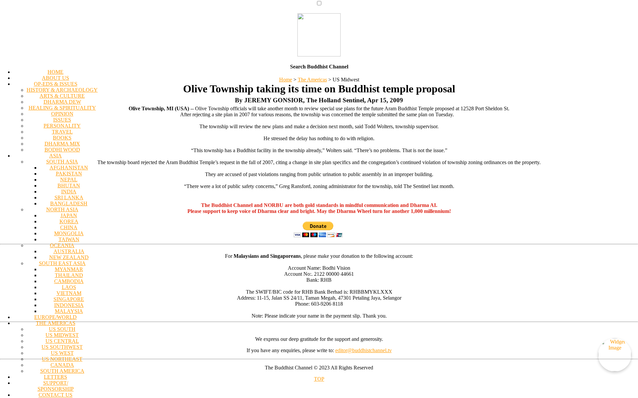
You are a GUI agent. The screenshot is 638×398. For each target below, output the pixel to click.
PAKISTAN (69, 173)
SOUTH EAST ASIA (62, 263)
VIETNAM (68, 293)
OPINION (62, 114)
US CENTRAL (62, 341)
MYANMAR (69, 269)
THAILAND (69, 275)
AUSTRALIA (68, 251)
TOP (319, 379)
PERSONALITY (62, 126)
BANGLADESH (68, 203)
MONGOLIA (69, 233)
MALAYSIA (69, 311)
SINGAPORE (68, 299)
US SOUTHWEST (62, 347)
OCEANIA (62, 245)
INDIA (68, 191)
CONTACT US (55, 395)
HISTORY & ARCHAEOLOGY (62, 90)
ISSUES (62, 120)
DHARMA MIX (62, 144)
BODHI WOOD (62, 149)
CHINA (68, 227)
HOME (55, 72)
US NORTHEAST (62, 359)
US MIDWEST (62, 335)
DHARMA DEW (62, 102)
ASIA (55, 155)
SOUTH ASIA (62, 161)
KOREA (68, 221)
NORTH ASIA (62, 209)
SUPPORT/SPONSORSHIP (56, 386)
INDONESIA (69, 305)
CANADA (62, 365)
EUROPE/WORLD (55, 317)
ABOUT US (55, 78)
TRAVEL (62, 132)
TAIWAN (68, 239)
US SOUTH (62, 329)
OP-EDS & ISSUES (55, 84)
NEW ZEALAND (69, 257)
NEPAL (68, 179)
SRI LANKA (68, 197)
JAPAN (68, 215)
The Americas (312, 79)
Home (285, 79)
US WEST (62, 353)
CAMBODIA (69, 281)
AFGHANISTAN (69, 167)
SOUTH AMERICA (62, 371)
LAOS (69, 287)
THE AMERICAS (55, 323)
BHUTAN (68, 185)
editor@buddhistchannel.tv (363, 350)
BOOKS (62, 138)
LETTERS (55, 377)
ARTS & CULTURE (62, 96)
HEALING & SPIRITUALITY (62, 108)
